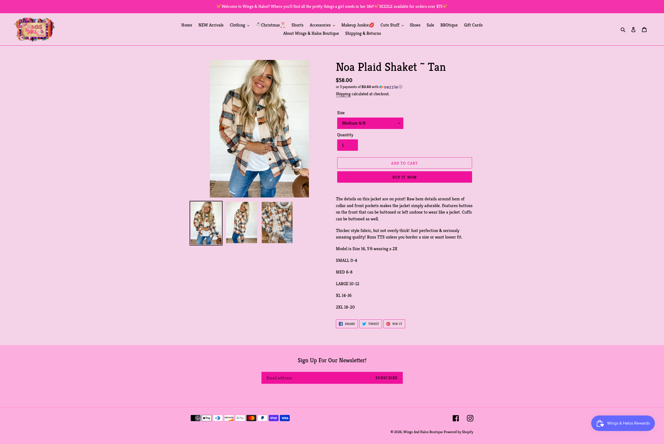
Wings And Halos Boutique (423, 431)
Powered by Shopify (458, 431)
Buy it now (404, 177)
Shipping (343, 94)
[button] (369, 86)
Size (341, 112)
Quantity (345, 135)
